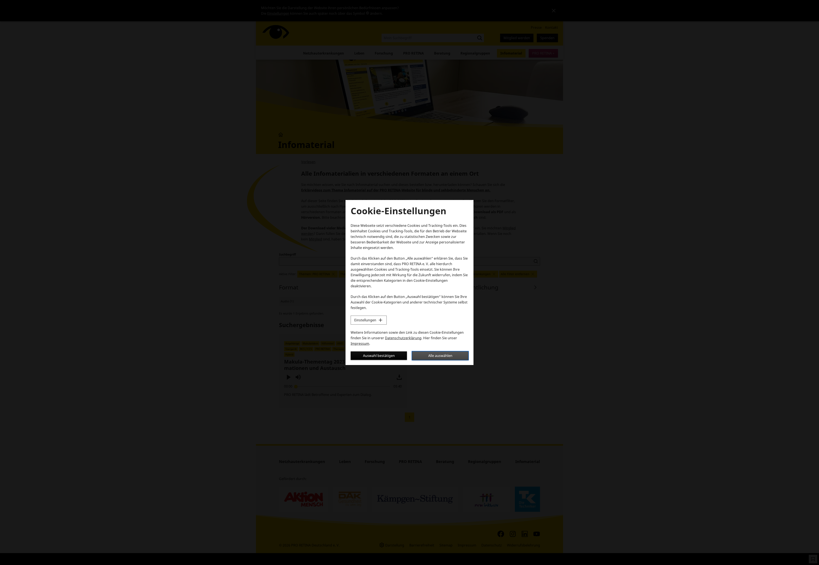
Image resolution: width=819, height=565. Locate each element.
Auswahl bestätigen (379, 355)
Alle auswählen (440, 355)
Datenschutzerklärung (403, 338)
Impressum (360, 343)
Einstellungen (365, 320)
